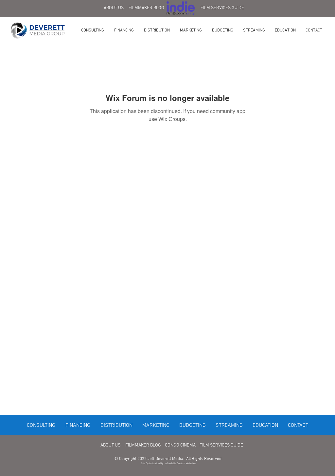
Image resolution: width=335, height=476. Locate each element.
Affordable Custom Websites (180, 463)
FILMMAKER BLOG (146, 8)
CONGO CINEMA (180, 445)
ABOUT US (114, 8)
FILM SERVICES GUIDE (222, 8)
